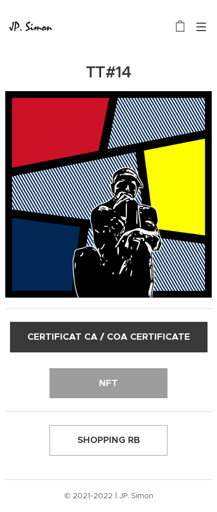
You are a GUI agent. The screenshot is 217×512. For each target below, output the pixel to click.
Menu (201, 26)
